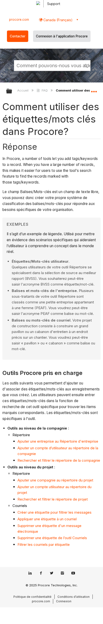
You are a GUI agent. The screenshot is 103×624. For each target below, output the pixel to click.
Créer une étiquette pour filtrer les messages (54, 512)
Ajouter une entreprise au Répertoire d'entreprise (57, 441)
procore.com (19, 19)
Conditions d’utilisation (73, 596)
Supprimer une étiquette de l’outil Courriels (52, 538)
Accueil (23, 90)
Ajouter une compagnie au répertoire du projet (55, 480)
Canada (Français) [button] (57, 20)
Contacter (17, 36)
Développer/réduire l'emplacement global (94, 89)
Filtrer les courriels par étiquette (43, 544)
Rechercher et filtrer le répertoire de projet (52, 499)
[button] (86, 65)
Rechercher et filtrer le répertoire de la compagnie (58, 460)
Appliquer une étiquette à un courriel (47, 519)
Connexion (63, 601)
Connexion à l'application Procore (62, 36)
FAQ (44, 90)
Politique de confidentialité (32, 596)
